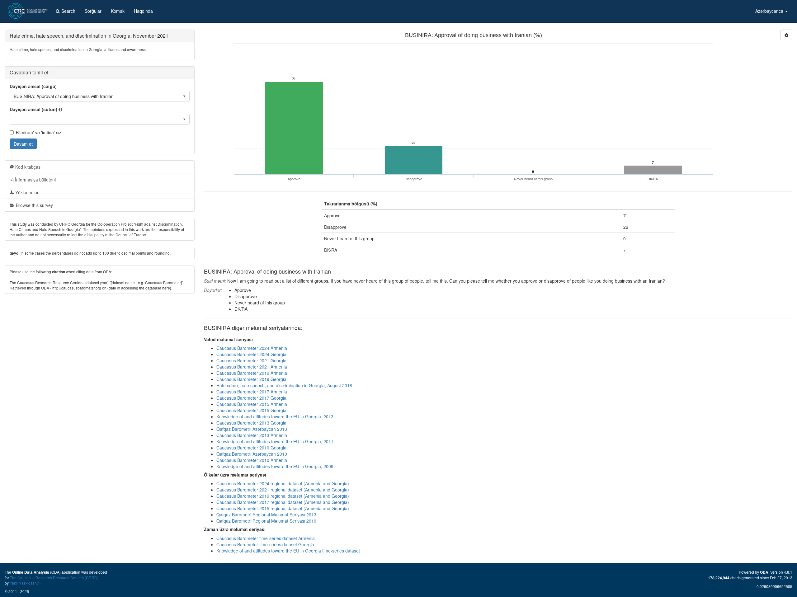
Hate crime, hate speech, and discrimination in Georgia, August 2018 (284, 385)
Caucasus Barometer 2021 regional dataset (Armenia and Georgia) (282, 490)
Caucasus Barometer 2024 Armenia (251, 348)
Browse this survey (34, 205)
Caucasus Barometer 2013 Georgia (251, 423)
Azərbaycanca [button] (770, 11)
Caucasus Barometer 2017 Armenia (251, 391)
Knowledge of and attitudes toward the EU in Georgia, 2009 (274, 466)
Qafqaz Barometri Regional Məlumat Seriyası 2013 (266, 514)
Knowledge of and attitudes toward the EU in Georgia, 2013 (274, 416)
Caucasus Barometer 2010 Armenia (251, 460)
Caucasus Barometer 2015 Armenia (251, 404)
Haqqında (143, 11)
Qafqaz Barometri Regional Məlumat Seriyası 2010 (266, 521)
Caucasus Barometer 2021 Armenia (251, 367)
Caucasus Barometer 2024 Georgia (251, 354)
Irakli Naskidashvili (25, 582)
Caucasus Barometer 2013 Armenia (251, 435)
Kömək (118, 11)
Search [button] (68, 11)
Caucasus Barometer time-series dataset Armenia (265, 538)
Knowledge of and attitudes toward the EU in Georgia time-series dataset (288, 551)
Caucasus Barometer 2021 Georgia (251, 360)
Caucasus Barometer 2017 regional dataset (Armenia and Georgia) (282, 502)
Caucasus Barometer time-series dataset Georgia (265, 544)
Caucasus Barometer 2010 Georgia (251, 447)
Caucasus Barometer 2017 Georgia (251, 398)
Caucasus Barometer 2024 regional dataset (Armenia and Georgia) (282, 483)
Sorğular (93, 11)
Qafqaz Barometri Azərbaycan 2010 (251, 454)
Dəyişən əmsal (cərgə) (33, 86)
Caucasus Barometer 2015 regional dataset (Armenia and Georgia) (282, 508)
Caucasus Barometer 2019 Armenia (251, 373)
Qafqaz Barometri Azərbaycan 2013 (251, 429)
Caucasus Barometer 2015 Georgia (251, 410)
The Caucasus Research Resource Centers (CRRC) (54, 577)
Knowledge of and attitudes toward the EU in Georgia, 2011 (274, 441)
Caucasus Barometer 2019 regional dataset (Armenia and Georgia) (282, 496)
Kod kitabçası (28, 167)
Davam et (23, 144)
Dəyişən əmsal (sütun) (33, 109)
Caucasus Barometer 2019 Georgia (251, 379)
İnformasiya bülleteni (35, 179)
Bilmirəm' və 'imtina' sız (38, 132)
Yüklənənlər (27, 192)
